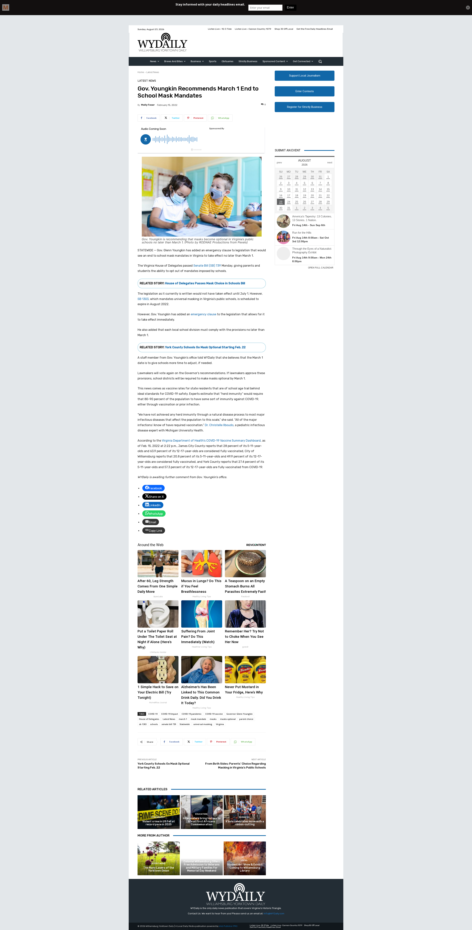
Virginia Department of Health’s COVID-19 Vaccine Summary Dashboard (211, 440)
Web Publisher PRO (228, 926)
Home (141, 72)
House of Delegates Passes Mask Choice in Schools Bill (205, 283)
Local (201, 857)
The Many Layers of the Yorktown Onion (158, 869)
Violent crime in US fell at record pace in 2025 (158, 823)
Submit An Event (288, 150)
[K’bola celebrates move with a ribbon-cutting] (245, 812)
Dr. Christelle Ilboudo (219, 425)
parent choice (246, 719)
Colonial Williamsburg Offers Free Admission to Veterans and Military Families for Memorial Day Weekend (201, 866)
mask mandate (198, 719)
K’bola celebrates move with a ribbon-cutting (245, 823)
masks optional (228, 719)
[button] (320, 61)
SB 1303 (143, 299)
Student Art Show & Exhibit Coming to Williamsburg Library (245, 867)
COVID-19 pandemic (192, 713)
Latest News (152, 72)
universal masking (202, 724)
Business (244, 817)
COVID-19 (152, 713)
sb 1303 (142, 724)
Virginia (220, 724)
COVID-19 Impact (169, 713)
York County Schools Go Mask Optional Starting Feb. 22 (205, 347)
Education (201, 814)
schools (154, 724)
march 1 (183, 719)
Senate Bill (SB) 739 (207, 265)
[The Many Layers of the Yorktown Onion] (159, 858)
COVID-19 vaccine (214, 713)
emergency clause (204, 314)
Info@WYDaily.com (274, 913)
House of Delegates (149, 719)
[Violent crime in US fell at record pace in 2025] (159, 812)
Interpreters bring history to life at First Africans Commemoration (202, 821)
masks (213, 719)
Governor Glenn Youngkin (239, 713)
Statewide (185, 724)
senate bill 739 (169, 724)
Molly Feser (148, 105)
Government (158, 817)
